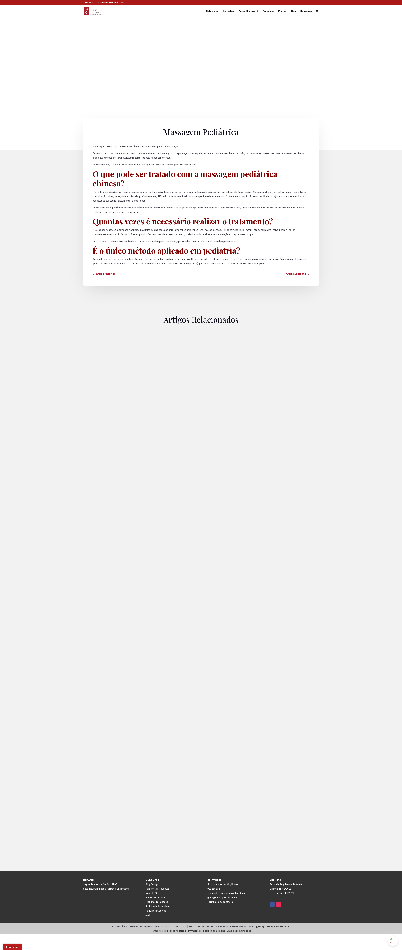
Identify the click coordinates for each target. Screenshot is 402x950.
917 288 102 (89, 2)
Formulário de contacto (220, 901)
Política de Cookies (155, 910)
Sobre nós (212, 11)
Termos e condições (162, 930)
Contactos (306, 11)
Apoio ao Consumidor (156, 897)
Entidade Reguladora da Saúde (286, 884)
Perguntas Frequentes (157, 888)
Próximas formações (156, 901)
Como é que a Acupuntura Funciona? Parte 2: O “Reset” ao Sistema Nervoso (135, 481)
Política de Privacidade (157, 906)
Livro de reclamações (239, 930)
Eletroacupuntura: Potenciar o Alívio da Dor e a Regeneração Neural (131, 832)
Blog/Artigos (152, 884)
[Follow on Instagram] (278, 904)
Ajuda (148, 915)
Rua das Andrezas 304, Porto (222, 884)
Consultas (228, 11)
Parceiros (268, 11)
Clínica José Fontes (119, 487)
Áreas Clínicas (247, 11)
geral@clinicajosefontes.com (273, 926)
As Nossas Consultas (97, 487)
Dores (134, 487)
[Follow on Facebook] (272, 904)
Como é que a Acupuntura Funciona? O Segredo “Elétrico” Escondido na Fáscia (138, 656)
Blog (293, 11)
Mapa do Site (152, 893)
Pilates (282, 11)
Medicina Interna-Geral (151, 487)
